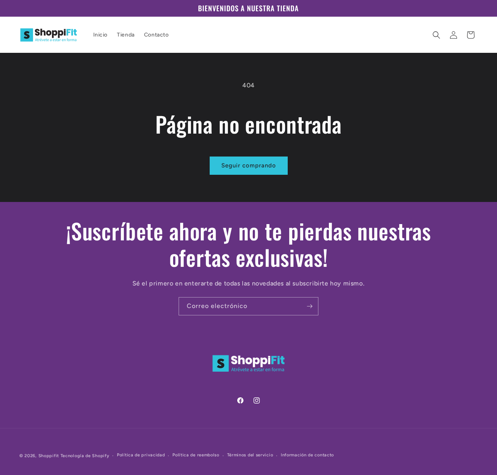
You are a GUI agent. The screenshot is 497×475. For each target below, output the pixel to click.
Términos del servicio (250, 455)
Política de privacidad (141, 455)
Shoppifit (48, 455)
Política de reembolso (195, 455)
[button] (436, 34)
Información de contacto (307, 455)
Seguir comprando (248, 165)
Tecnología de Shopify (85, 455)
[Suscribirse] (309, 306)
